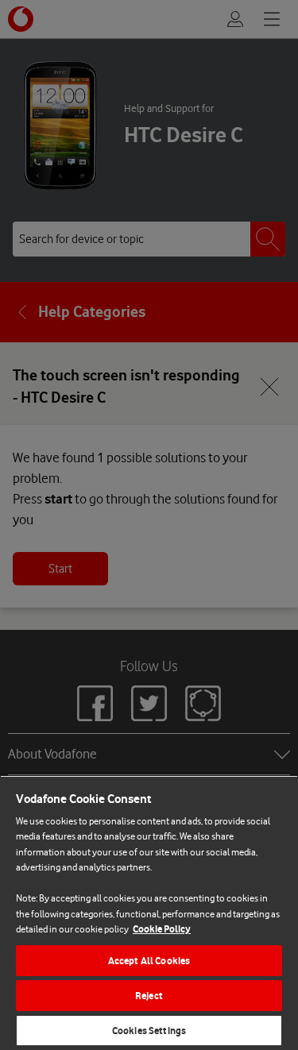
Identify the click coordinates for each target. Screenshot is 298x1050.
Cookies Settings (149, 1030)
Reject (149, 996)
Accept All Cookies (149, 961)
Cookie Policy (162, 929)
